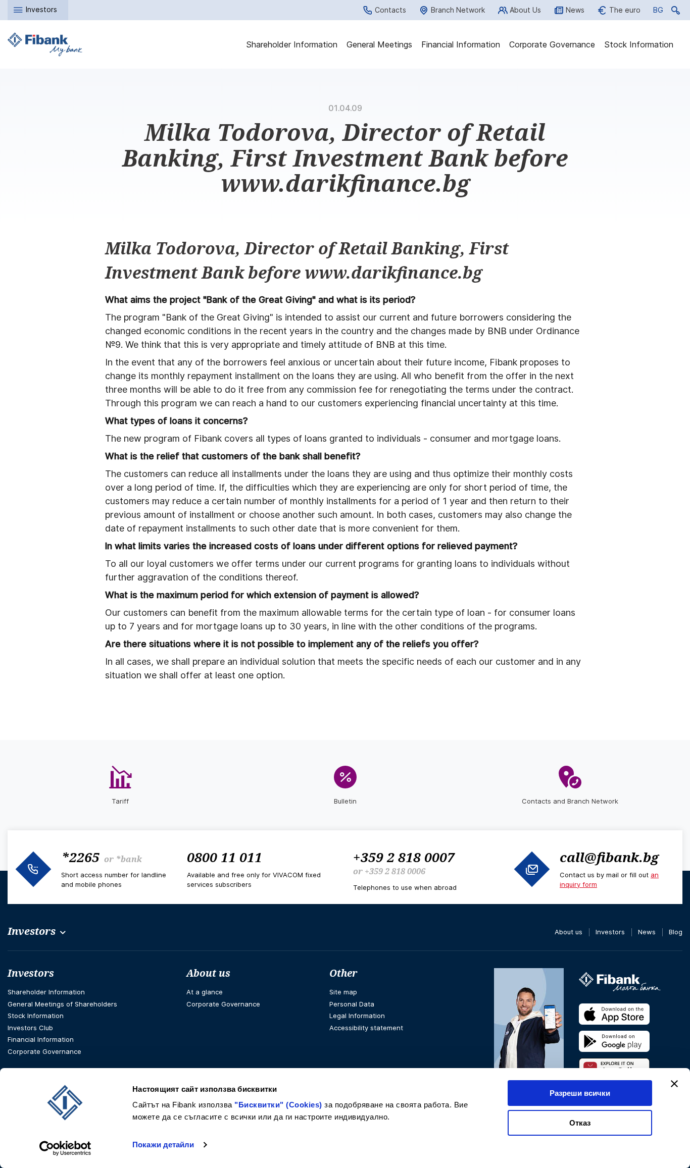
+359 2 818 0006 (395, 871)
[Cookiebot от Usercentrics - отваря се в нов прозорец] (65, 1148)
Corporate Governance (552, 44)
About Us (525, 10)
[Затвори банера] (674, 1083)
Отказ (579, 1123)
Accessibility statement (366, 1028)
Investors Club (30, 1028)
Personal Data (351, 1004)
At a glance (204, 992)
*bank (129, 859)
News (575, 10)
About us (568, 932)
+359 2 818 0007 (404, 857)
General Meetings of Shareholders (62, 1004)
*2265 (80, 857)
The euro (624, 10)
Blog (675, 932)
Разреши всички (580, 1093)
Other (343, 973)
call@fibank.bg (609, 857)
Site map (343, 992)
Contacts (390, 10)
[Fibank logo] (45, 45)
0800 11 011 (224, 857)
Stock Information (638, 44)
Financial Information (460, 44)
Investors (610, 932)
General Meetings (379, 44)
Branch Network (458, 10)
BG (658, 12)
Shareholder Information (291, 44)
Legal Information (357, 1016)
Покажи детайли (163, 1144)
